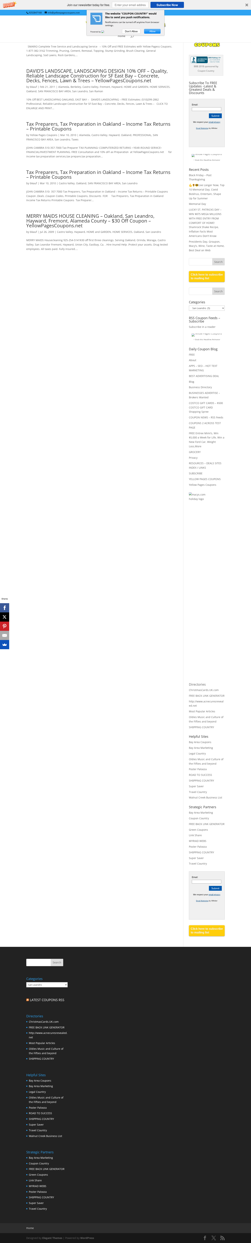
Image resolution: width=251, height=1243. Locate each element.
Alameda (63, 87)
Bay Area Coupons (200, 742)
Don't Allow (131, 31)
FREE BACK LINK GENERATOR (207, 695)
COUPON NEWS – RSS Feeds (206, 417)
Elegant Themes (52, 1238)
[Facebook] (4, 607)
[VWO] (105, 31)
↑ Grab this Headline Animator (206, 160)
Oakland (31, 91)
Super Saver (196, 786)
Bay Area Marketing (201, 748)
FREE (192, 354)
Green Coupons (198, 829)
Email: (195, 104)
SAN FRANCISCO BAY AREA (54, 91)
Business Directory (200, 387)
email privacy (214, 122)
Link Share (195, 835)
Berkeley (76, 87)
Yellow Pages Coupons (43, 135)
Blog (191, 381)
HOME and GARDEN (136, 87)
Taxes (74, 139)
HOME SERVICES (160, 87)
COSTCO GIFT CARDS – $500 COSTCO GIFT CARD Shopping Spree (206, 407)
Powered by (95, 31)
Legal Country (197, 753)
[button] (125, 5)
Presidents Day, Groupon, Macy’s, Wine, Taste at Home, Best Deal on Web (207, 246)
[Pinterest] (4, 626)
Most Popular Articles (202, 711)
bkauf (33, 87)
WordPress (87, 1238)
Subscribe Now (167, 5)
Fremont (105, 87)
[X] (4, 617)
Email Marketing (202, 128)
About (192, 360)
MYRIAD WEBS (197, 841)
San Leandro (80, 91)
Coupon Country (199, 818)
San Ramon (96, 91)
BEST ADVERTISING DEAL (204, 376)
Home (121, 36)
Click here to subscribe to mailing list (207, 276)
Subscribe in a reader (202, 327)
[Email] (4, 635)
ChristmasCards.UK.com (204, 690)
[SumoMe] (4, 644)
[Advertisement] (203, 564)
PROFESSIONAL (142, 135)
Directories (197, 684)
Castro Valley (90, 87)
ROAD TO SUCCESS (200, 775)
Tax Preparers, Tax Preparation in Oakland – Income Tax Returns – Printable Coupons (98, 126)
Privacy (193, 457)
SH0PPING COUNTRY (201, 727)
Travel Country (198, 792)
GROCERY (195, 452)
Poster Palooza (198, 769)
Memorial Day (197, 204)
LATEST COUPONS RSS (47, 1000)
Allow (152, 31)
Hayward (117, 87)
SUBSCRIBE (195, 473)
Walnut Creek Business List (205, 797)
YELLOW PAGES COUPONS (205, 479)
